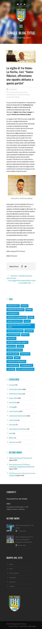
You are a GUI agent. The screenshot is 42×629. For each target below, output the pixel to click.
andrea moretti (13, 306)
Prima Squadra (14, 92)
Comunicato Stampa (13, 97)
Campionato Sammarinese (18, 416)
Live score (12, 425)
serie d (17, 357)
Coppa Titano (13, 398)
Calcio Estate (13, 420)
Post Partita (13, 402)
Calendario (12, 577)
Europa (11, 385)
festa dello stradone (15, 331)
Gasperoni (29, 331)
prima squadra (13, 354)
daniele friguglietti (15, 321)
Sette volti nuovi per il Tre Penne (19, 458)
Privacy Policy (13, 626)
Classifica (12, 582)
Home (11, 564)
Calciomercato (13, 442)
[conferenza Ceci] (21, 56)
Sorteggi (12, 407)
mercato (25, 334)
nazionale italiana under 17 (17, 342)
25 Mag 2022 (13, 89)
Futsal (11, 433)
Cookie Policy (23, 626)
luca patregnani (13, 334)
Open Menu (21, 26)
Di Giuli (27, 321)
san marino (25, 354)
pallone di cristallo (15, 350)
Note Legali (32, 626)
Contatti (11, 586)
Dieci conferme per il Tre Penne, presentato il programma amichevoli (24, 539)
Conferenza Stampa (23, 95)
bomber (29, 309)
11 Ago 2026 (22, 531)
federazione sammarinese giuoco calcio (19, 326)
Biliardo (11, 438)
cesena (31, 317)
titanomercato (26, 365)
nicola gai (11, 346)
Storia (11, 569)
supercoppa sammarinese (16, 361)
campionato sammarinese (17, 317)
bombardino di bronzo (15, 309)
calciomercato (13, 313)
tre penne (11, 369)
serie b (10, 357)
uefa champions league (25, 369)
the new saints (13, 365)
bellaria (24, 306)
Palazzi (20, 346)
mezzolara (11, 338)
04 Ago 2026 (22, 545)
